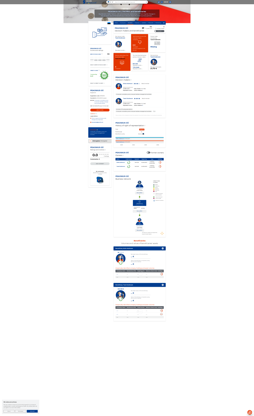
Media (116, 22)
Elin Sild (135, 63)
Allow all (32, 411)
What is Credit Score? (96, 83)
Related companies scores (128, 87)
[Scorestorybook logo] (90, 2)
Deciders (130, 22)
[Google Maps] (91, 119)
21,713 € (153, 68)
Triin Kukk (136, 67)
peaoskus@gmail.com (97, 122)
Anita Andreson (128, 83)
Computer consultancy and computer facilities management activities (133, 94)
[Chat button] (159, 2)
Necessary (20, 411)
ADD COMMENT (100, 163)
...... (117, 274)
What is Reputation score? (98, 64)
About (8, 411)
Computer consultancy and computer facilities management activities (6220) (101, 102)
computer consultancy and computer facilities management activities (98, 133)
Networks (150, 22)
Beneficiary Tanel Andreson (124, 285)
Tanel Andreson (120, 38)
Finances (137, 22)
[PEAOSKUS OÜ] (100, 32)
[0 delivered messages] (143, 28)
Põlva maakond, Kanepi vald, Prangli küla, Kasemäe (99, 119)
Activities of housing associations (124, 109)
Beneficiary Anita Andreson (124, 248)
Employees (123, 22)
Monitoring (158, 22)
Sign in (166, 2)
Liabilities (144, 22)
